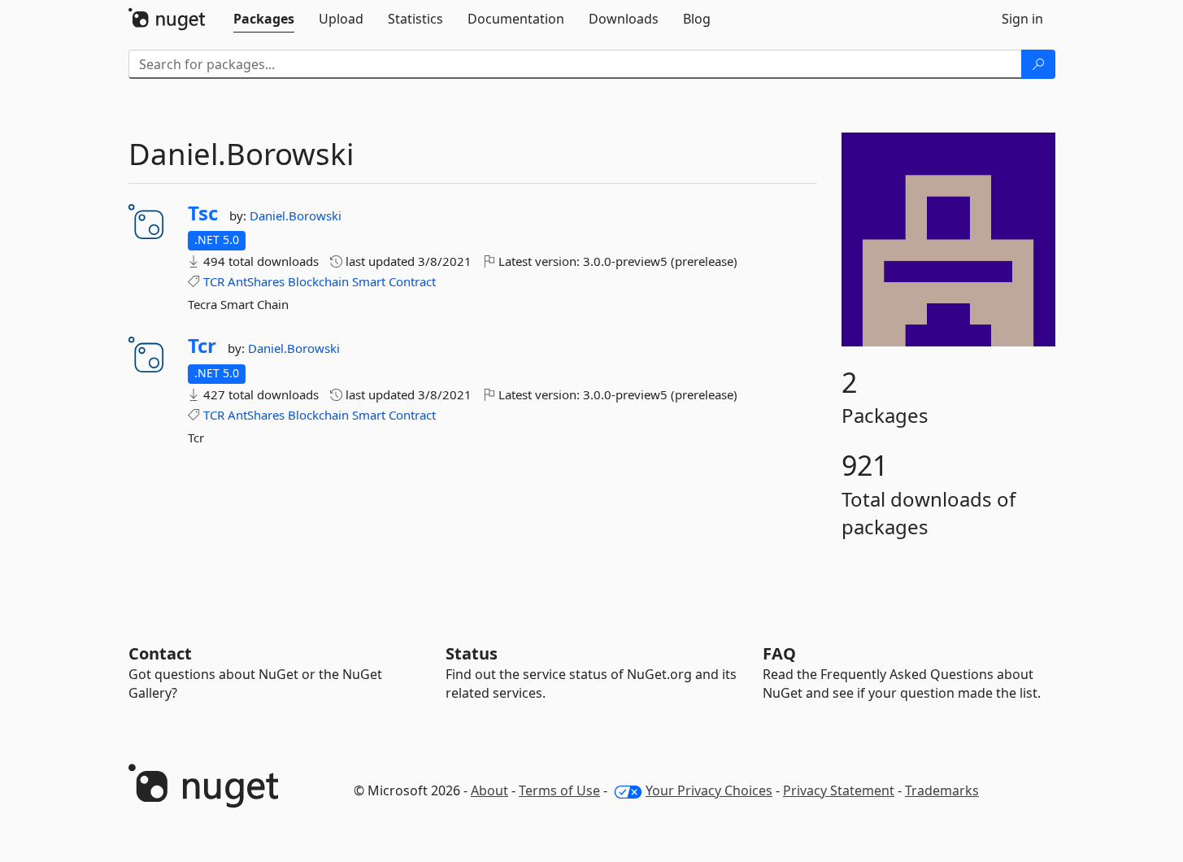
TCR (213, 281)
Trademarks (942, 790)
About (489, 790)
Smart (368, 281)
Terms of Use (559, 790)
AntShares (256, 281)
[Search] (1038, 64)
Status (472, 653)
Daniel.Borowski (295, 215)
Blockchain (318, 281)
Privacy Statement (838, 790)
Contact (160, 653)
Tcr (202, 346)
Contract (412, 281)
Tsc (203, 213)
